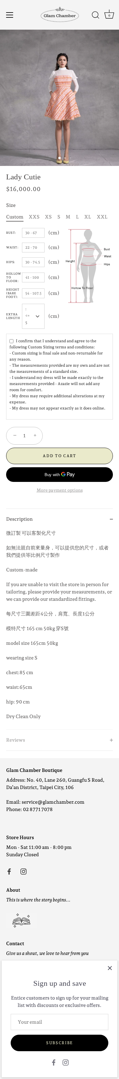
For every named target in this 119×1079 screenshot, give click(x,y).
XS (48, 217)
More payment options (60, 490)
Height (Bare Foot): (12, 293)
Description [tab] (19, 519)
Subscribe (59, 1042)
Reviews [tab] (15, 740)
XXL (102, 217)
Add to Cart (59, 455)
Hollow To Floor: (13, 277)
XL (87, 217)
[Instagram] (66, 1062)
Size (11, 205)
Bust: (11, 232)
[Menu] (9, 15)
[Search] (95, 16)
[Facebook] (54, 1062)
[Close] (110, 968)
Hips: (10, 262)
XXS (34, 217)
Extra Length (13, 316)
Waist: (12, 247)
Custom (14, 217)
